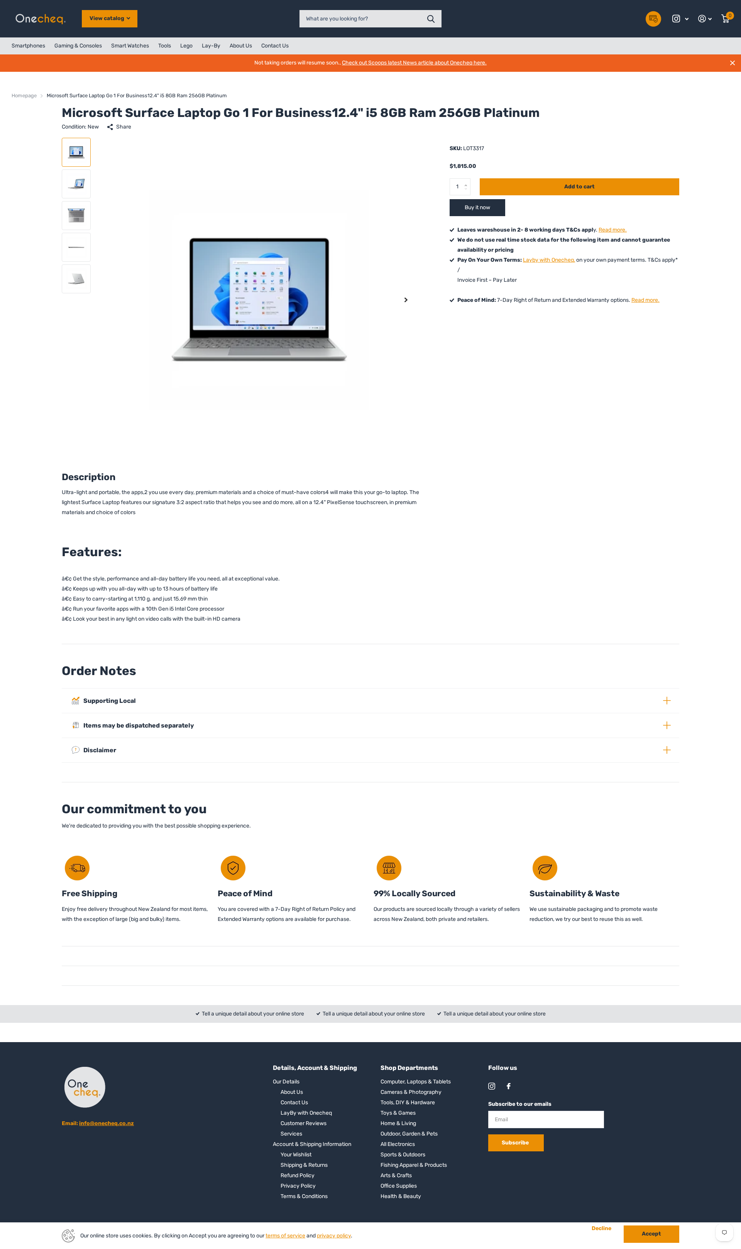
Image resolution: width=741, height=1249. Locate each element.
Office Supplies (399, 1186)
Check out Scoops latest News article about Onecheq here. (414, 62)
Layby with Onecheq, (549, 260)
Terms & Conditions (304, 1196)
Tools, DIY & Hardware (408, 1102)
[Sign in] (705, 18)
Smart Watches (130, 45)
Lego (186, 45)
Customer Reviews (304, 1123)
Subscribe (516, 1142)
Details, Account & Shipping (315, 1067)
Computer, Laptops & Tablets (416, 1081)
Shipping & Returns (304, 1165)
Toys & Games (398, 1113)
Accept (651, 1233)
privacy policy (334, 1235)
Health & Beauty (401, 1196)
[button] (406, 300)
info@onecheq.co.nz (106, 1123)
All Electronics (398, 1144)
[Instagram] (491, 1086)
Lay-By (211, 45)
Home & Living (398, 1123)
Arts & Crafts (396, 1175)
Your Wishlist (296, 1154)
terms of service (285, 1235)
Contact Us (275, 45)
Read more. (613, 230)
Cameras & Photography (411, 1092)
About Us (241, 45)
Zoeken (431, 18)
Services (291, 1134)
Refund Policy (298, 1175)
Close (732, 62)
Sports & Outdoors (403, 1154)
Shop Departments (409, 1067)
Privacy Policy (298, 1186)
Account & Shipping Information (312, 1144)
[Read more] (680, 18)
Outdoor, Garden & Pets (409, 1134)
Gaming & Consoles (78, 45)
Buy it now (477, 207)
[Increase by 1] (467, 180)
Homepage (24, 95)
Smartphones (28, 45)
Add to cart (579, 186)
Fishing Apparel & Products (414, 1165)
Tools (164, 45)
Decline (601, 1228)
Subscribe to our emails (520, 1104)
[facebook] (509, 1086)
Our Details (286, 1081)
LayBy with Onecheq (306, 1113)
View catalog (107, 18)
